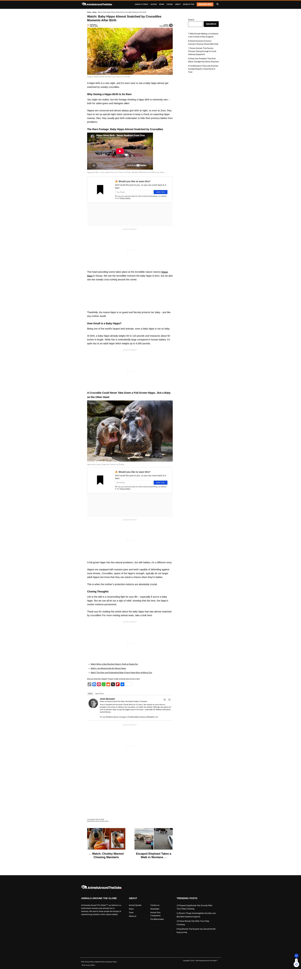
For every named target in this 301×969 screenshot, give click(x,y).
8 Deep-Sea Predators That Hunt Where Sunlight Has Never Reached (203, 60)
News (94, 12)
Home (89, 12)
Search (191, 20)
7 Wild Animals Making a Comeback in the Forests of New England (203, 35)
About (90, 693)
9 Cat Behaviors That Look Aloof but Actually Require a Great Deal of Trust (203, 69)
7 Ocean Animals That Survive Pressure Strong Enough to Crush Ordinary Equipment (202, 51)
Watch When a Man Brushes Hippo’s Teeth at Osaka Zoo (114, 664)
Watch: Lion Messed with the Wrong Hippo (108, 668)
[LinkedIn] (164, 699)
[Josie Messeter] (93, 707)
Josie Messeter (164, 26)
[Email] (169, 699)
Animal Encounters (93, 821)
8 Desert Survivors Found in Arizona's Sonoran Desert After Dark (203, 42)
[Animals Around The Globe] (101, 4)
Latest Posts (99, 693)
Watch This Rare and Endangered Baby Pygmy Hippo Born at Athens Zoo (121, 673)
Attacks (102, 821)
